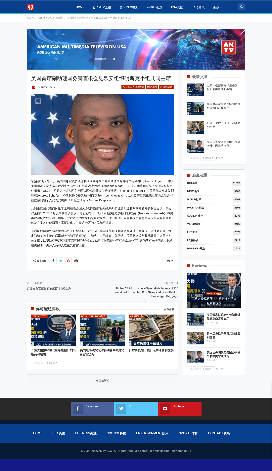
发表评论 (103, 380)
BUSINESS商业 (196, 248)
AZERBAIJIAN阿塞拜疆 (133, 87)
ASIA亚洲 (134, 316)
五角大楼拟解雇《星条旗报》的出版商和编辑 (214, 301)
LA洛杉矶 (198, 7)
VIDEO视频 (130, 7)
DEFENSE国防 (39, 316)
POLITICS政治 (195, 207)
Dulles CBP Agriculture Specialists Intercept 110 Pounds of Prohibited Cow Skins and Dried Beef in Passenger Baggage (145, 292)
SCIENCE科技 (116, 433)
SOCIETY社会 (195, 215)
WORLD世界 (155, 7)
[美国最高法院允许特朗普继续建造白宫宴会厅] (102, 330)
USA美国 (177, 7)
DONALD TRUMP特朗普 (93, 316)
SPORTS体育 (188, 433)
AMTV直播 (104, 7)
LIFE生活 (192, 232)
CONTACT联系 (219, 433)
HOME (80, 7)
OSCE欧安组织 (166, 87)
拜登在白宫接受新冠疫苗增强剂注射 (49, 288)
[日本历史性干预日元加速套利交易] (151, 330)
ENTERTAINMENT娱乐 (152, 433)
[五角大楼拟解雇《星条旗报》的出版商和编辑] (53, 330)
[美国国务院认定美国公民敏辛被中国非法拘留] (195, 146)
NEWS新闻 (152, 87)
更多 (216, 7)
